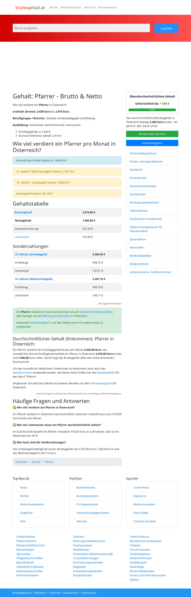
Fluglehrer (26, 513)
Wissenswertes (107, 7)
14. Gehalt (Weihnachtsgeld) (34, 279)
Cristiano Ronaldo (144, 521)
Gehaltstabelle (106, 372)
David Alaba (140, 513)
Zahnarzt (78, 536)
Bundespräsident (87, 496)
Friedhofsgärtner (140, 554)
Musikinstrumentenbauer (146, 541)
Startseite (21, 462)
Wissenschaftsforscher (30, 545)
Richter (24, 496)
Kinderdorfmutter (141, 558)
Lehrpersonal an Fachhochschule (150, 272)
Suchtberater (138, 194)
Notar (23, 487)
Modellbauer (81, 549)
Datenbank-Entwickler (30, 567)
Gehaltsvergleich (70, 7)
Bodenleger (137, 567)
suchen (166, 28)
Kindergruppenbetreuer (144, 202)
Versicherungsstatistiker (88, 562)
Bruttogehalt (23, 212)
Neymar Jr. (140, 496)
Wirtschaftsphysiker (142, 571)
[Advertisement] (95, 65)
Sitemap (55, 592)
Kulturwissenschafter (29, 571)
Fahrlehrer (136, 169)
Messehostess (25, 549)
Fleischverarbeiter (27, 575)
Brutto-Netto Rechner (152, 134)
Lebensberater (139, 210)
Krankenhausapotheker (87, 571)
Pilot (23, 521)
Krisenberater (138, 178)
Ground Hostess (140, 549)
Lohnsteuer (22, 237)
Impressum (89, 592)
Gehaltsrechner (22, 372)
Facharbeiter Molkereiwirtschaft (93, 554)
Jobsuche (89, 7)
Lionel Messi (141, 487)
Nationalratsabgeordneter (93, 513)
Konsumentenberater (143, 186)
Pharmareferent (26, 541)
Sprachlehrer (138, 239)
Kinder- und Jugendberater (146, 161)
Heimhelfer (137, 247)
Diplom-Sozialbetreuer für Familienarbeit (146, 229)
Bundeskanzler (86, 487)
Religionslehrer (139, 264)
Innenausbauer (82, 545)
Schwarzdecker (25, 536)
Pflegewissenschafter (29, 558)
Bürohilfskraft (25, 562)
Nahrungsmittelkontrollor (89, 541)
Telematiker (23, 554)
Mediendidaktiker (140, 255)
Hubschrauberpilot (32, 504)
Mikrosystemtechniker (56, 316)
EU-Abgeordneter (87, 504)
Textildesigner (138, 562)
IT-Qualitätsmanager (86, 558)
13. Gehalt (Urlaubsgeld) (31, 254)
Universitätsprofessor (143, 153)
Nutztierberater (82, 575)
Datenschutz (71, 592)
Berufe (53, 7)
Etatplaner (79, 567)
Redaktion (40, 592)
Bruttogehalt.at (22, 592)
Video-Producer (139, 536)
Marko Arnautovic (144, 504)
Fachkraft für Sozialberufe (146, 219)
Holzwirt (135, 545)
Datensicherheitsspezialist (96, 312)
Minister (82, 521)
